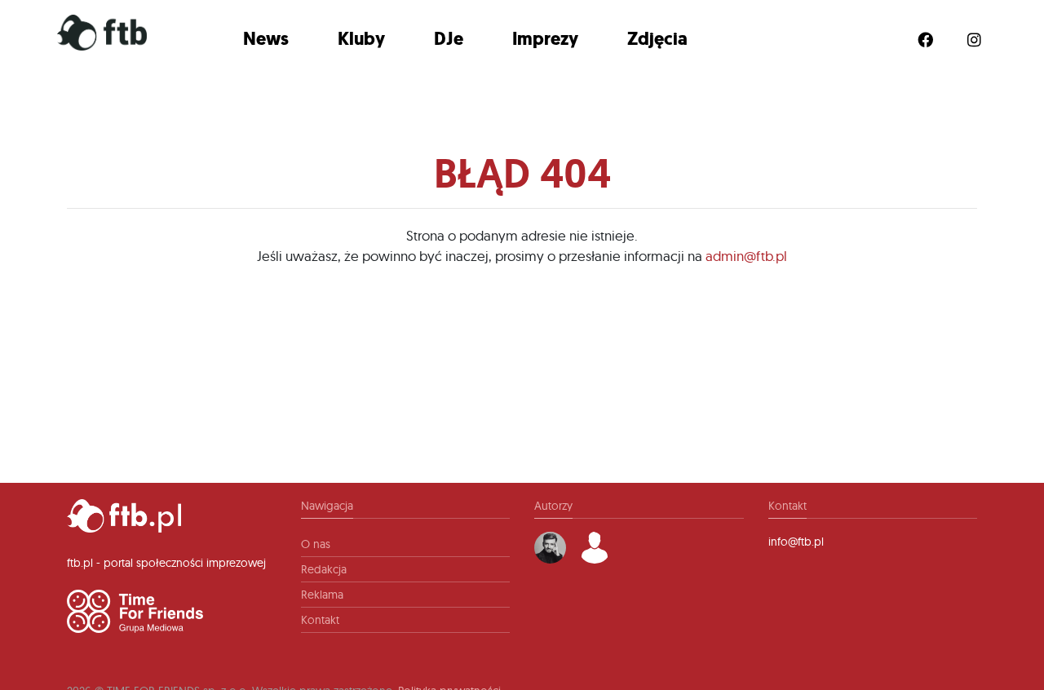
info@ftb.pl (796, 541)
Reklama (322, 594)
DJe (448, 39)
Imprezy (545, 39)
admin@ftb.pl (746, 255)
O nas (315, 544)
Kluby (361, 39)
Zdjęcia (657, 39)
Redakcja (324, 569)
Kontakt (320, 620)
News (266, 39)
